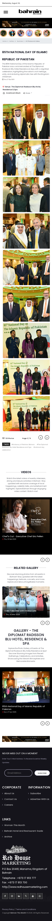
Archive (8, 836)
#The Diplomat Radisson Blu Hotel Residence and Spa (25, 445)
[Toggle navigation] (6, 12)
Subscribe (35, 793)
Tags (6, 444)
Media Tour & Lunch (12, 706)
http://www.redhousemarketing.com (25, 887)
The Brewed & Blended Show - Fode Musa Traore (24, 538)
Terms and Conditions (26, 909)
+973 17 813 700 (17, 882)
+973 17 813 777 (26, 878)
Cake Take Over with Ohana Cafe (20, 610)
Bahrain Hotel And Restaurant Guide (23, 830)
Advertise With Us (39, 799)
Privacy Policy (8, 909)
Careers (8, 804)
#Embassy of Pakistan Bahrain (23, 444)
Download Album (13, 93)
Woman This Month (14, 825)
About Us (9, 793)
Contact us (10, 799)
